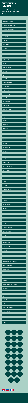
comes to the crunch (7, 82)
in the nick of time (7, 174)
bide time (5, 63)
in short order (6, 162)
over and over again (7, 231)
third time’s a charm (7, 265)
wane (4, 303)
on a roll (4, 216)
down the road (6, 105)
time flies (5, 280)
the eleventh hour (7, 257)
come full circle (6, 78)
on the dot (5, 219)
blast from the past (7, 67)
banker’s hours (6, 56)
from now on (5, 136)
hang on (5, 139)
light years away (6, 193)
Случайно (22, 13)
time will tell (5, 288)
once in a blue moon (7, 227)
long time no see (6, 204)
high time (5, 143)
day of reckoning (6, 101)
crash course (6, 90)
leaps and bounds (7, 189)
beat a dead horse (7, 59)
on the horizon (6, 223)
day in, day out (6, 97)
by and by (5, 75)
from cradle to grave (7, 132)
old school (5, 212)
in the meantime (6, 170)
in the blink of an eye (7, 166)
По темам (15, 13)
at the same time (6, 52)
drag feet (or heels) (7, 109)
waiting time (5, 299)
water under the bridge (8, 307)
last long (5, 185)
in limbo (4, 155)
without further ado (7, 315)
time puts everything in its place (10, 284)
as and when (6, 44)
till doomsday (6, 269)
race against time (7, 238)
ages (4, 33)
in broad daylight (7, 147)
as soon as (5, 48)
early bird (5, 116)
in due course (6, 151)
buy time (5, 71)
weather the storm (7, 311)
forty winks (5, 128)
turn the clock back (7, 292)
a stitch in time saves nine (9, 25)
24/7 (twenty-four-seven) (8, 21)
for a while (5, 124)
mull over (5, 208)
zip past (4, 322)
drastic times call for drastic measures (11, 113)
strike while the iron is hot (9, 254)
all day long (5, 40)
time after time (6, 273)
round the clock (6, 246)
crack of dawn (6, 86)
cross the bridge (6, 94)
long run (5, 200)
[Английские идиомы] (2, 13)
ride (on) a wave (6, 242)
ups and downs (6, 296)
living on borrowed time (8, 196)
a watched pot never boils (8, 29)
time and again (6, 276)
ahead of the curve (7, 36)
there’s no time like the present (10, 261)
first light (5, 120)
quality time (5, 235)
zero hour (5, 318)
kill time (4, 181)
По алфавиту (8, 13)
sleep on (5, 250)
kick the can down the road (9, 177)
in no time (5, 158)
